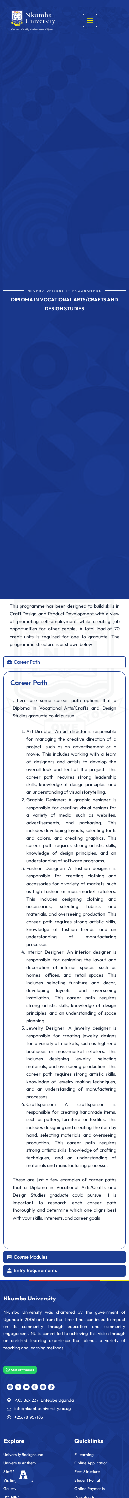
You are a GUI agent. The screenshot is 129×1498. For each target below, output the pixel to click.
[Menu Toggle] (90, 20)
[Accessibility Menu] (23, 1474)
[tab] (64, 662)
